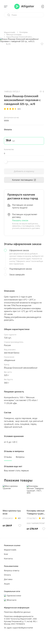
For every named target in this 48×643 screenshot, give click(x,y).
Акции (7, 584)
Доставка (8, 579)
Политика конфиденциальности (18, 616)
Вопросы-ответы (11, 570)
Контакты (8, 558)
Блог (6, 554)
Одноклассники (14, 596)
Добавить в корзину (24, 171)
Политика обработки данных (17, 612)
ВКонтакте (11, 600)
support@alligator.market (23, 627)
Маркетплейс (10, 550)
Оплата (7, 575)
